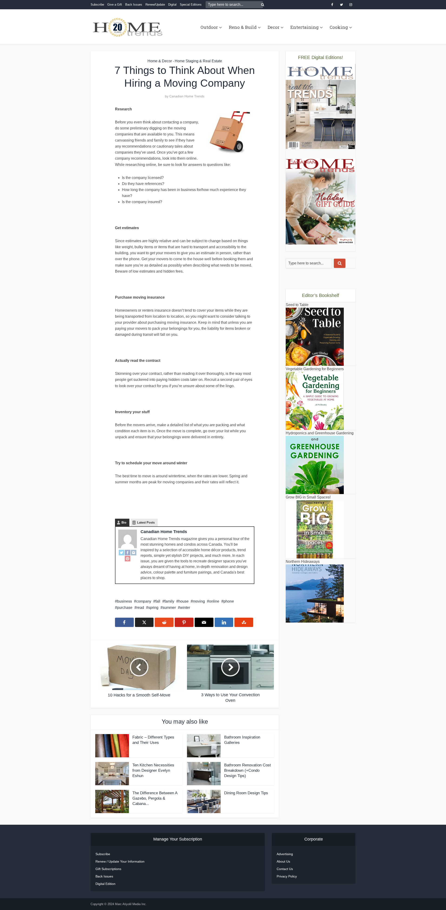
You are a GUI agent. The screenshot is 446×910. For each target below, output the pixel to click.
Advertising (285, 854)
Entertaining (304, 27)
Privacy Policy (287, 876)
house (183, 601)
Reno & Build (243, 27)
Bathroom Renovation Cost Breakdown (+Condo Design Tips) (247, 770)
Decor (273, 27)
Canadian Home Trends (186, 96)
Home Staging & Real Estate (198, 61)
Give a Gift (114, 4)
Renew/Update (155, 4)
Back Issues (133, 4)
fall (157, 601)
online (214, 601)
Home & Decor (160, 61)
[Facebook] (127, 552)
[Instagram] (133, 552)
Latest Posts (146, 522)
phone (228, 601)
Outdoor (209, 27)
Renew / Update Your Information (119, 861)
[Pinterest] (127, 559)
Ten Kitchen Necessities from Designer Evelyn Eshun (153, 770)
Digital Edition (105, 884)
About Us (283, 861)
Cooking (339, 27)
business (124, 601)
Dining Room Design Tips (246, 793)
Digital (172, 4)
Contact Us (285, 869)
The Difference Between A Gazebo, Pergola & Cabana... (154, 798)
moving (199, 601)
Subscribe (97, 4)
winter (185, 608)
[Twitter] (121, 552)
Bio (123, 522)
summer (169, 608)
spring (153, 608)
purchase (124, 608)
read (140, 608)
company (143, 601)
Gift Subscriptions (108, 869)
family (169, 601)
